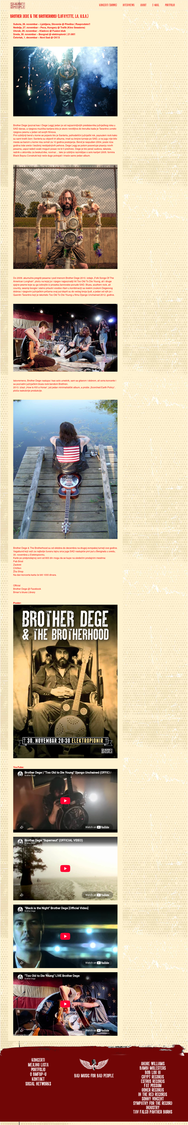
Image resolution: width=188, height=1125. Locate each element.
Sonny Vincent (153, 1098)
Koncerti (38, 1059)
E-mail (155, 4)
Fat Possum (153, 1084)
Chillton (17, 568)
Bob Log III (153, 1071)
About (143, 4)
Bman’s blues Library (24, 592)
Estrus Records (153, 1080)
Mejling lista (38, 1064)
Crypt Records (153, 1076)
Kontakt (38, 1078)
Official (16, 585)
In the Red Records (152, 1093)
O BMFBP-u (38, 1073)
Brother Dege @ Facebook (27, 588)
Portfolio (170, 4)
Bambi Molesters (153, 1067)
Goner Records (153, 1089)
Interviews (128, 4)
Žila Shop (18, 571)
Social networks (38, 1083)
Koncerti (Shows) (108, 4)
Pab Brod (18, 561)
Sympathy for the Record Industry (152, 1104)
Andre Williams (153, 1063)
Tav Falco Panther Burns (152, 1111)
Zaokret (17, 564)
